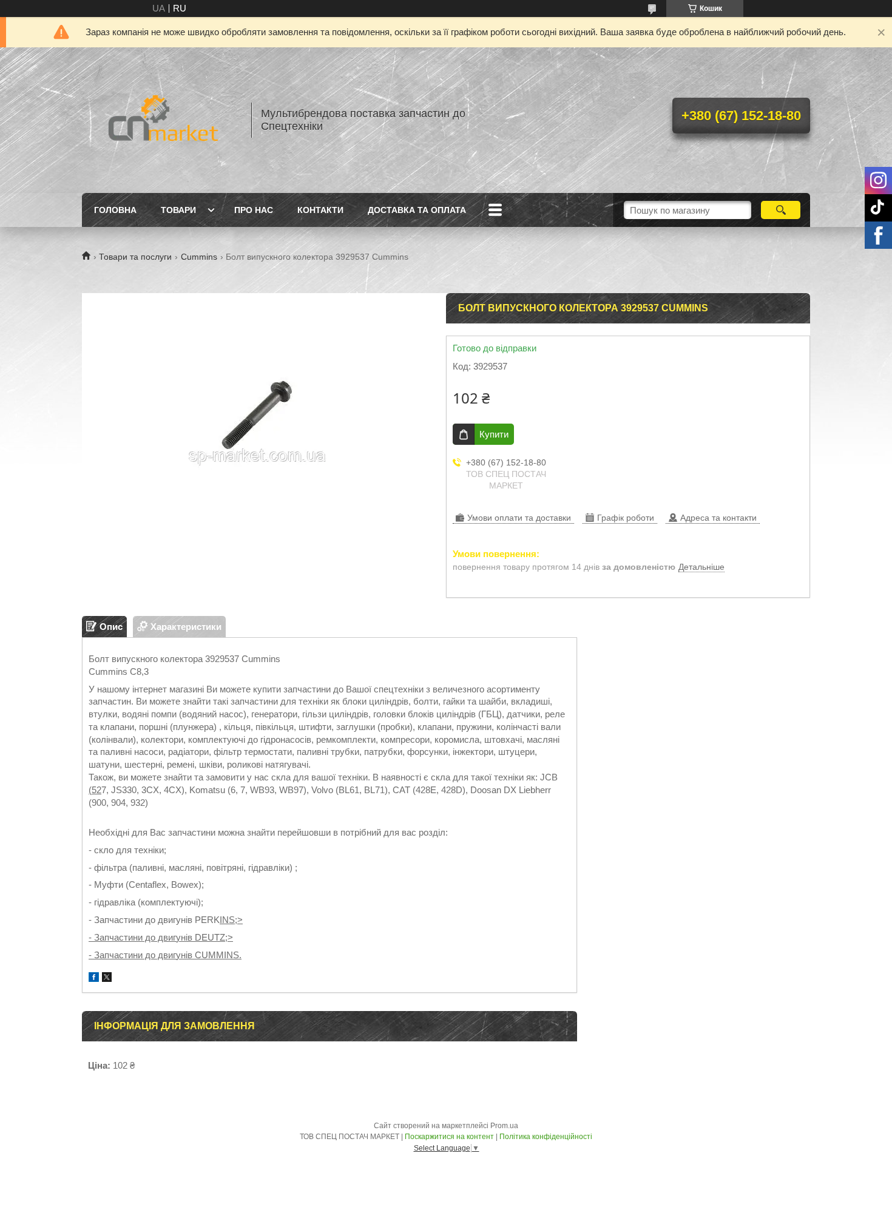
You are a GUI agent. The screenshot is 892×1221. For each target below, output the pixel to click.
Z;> (226, 937)
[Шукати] (780, 210)
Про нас (253, 210)
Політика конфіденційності (545, 1136)
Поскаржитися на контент (449, 1136)
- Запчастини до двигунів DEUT (154, 937)
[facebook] (94, 978)
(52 (95, 790)
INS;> (231, 920)
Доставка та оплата (417, 210)
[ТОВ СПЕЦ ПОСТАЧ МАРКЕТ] (161, 120)
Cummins (199, 257)
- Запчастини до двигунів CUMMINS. (165, 955)
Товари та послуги (135, 257)
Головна (115, 210)
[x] (107, 978)
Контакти (320, 210)
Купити (494, 434)
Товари (178, 210)
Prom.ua (504, 1125)
